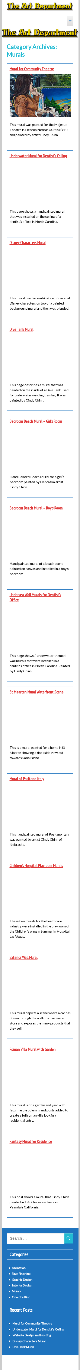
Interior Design (22, 1285)
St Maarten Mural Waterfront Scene (37, 692)
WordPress (28, 1362)
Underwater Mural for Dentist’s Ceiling (38, 155)
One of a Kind (21, 1297)
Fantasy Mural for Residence (31, 1141)
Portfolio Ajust (49, 1362)
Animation (19, 1268)
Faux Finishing (21, 1273)
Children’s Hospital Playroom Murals (36, 865)
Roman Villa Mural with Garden (33, 1049)
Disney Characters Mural (28, 242)
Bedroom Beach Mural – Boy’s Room (36, 508)
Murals (16, 1291)
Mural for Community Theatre (32, 68)
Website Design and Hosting (32, 1335)
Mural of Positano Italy (27, 778)
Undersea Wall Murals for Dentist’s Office (35, 597)
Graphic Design (22, 1279)
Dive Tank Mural (21, 329)
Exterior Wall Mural (24, 957)
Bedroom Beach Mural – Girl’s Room (36, 421)
